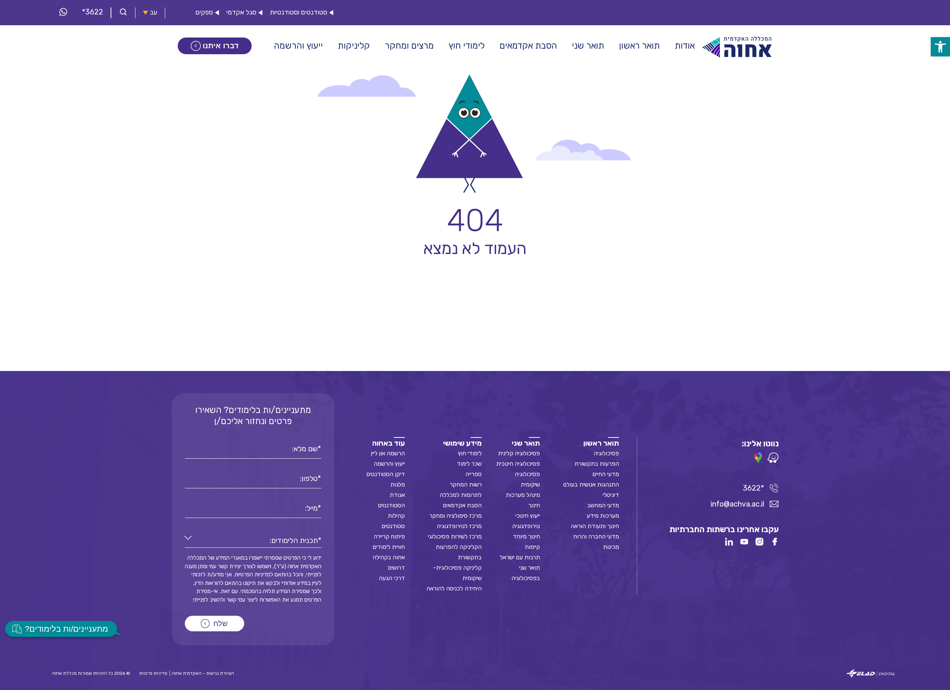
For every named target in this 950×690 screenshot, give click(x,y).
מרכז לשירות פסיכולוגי (455, 536)
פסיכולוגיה (606, 453)
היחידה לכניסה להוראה (454, 588)
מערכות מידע (603, 515)
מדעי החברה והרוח (596, 536)
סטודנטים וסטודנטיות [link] (298, 12)
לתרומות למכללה (461, 494)
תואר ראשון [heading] (601, 443)
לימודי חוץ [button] (467, 45)
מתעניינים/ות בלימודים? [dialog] (66, 629)
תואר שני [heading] (526, 443)
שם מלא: (305, 448)
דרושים (396, 567)
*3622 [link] (92, 11)
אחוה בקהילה (389, 557)
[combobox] (253, 540)
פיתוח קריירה (389, 536)
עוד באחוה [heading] (388, 443)
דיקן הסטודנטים (385, 474)
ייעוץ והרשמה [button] (298, 45)
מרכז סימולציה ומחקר (455, 515)
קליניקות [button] (354, 45)
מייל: (311, 508)
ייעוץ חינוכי (527, 515)
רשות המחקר (466, 484)
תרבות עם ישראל (520, 557)
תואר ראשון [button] (639, 45)
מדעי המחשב (603, 505)
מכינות (611, 546)
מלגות (397, 484)
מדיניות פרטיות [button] (153, 673)
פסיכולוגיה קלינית (519, 453)
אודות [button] (685, 45)
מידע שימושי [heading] (462, 443)
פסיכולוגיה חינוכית (518, 463)
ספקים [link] (204, 12)
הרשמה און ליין (388, 453)
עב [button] (153, 12)
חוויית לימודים (389, 546)
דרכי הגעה (392, 578)
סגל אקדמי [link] (241, 12)
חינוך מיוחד (526, 536)
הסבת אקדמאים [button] (528, 45)
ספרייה (473, 474)
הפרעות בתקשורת (596, 463)
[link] (940, 46)
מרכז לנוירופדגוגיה (459, 526)
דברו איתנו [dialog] (221, 46)
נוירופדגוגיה (526, 526)
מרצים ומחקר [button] (409, 45)
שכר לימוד (469, 463)
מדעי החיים (605, 474)
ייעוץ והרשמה (389, 463)
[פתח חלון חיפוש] (123, 12)
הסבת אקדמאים (462, 505)
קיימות (532, 546)
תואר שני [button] (588, 45)
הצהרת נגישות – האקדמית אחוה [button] (203, 673)
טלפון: (309, 478)
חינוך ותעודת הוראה (595, 526)
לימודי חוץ (470, 453)
